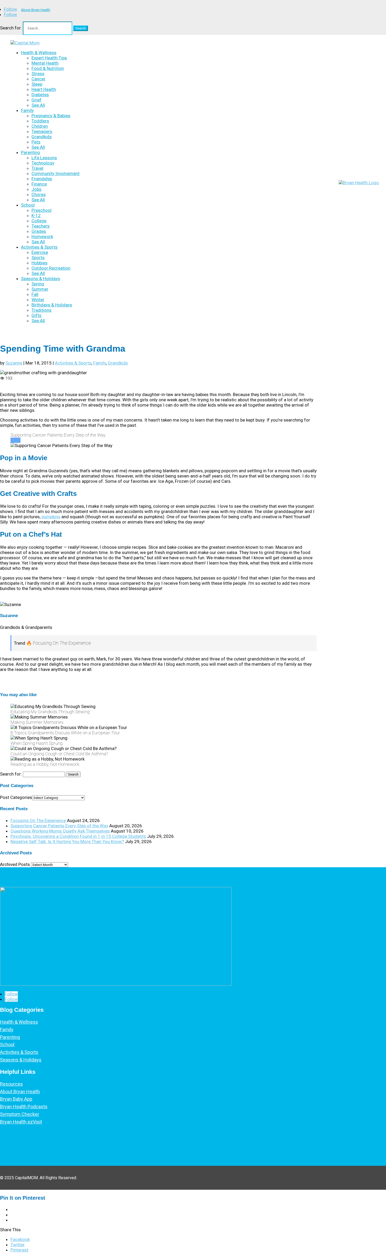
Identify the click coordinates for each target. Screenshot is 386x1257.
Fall (35, 294)
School (28, 205)
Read (15, 440)
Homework (42, 236)
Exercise (40, 252)
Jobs (36, 189)
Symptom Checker (19, 1114)
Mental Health (45, 63)
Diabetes (40, 94)
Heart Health (44, 89)
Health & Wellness (38, 52)
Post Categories (16, 797)
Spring (38, 283)
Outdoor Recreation (51, 268)
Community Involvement (56, 173)
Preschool (41, 210)
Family (27, 110)
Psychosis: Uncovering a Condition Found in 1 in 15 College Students (78, 836)
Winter (38, 299)
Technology (43, 163)
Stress (38, 73)
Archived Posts (15, 864)
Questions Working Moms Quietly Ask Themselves (60, 831)
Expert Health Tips (49, 57)
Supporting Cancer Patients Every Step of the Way (59, 825)
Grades (39, 231)
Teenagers (42, 131)
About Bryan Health (35, 10)
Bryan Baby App (16, 1099)
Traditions (41, 310)
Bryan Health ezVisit (21, 1122)
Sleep (37, 84)
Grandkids (42, 136)
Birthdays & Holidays (52, 304)
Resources (11, 1084)
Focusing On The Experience (38, 820)
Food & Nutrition (48, 68)
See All (38, 105)
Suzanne (14, 363)
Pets (36, 142)
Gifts (36, 315)
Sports (38, 257)
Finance (39, 184)
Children (40, 126)
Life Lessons (44, 157)
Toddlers (40, 121)
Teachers (41, 226)
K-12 (36, 215)
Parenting (30, 152)
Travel (37, 168)
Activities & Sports (39, 247)
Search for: (11, 27)
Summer (40, 289)
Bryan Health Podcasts (24, 1106)
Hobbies (40, 262)
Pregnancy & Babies (51, 115)
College (39, 220)
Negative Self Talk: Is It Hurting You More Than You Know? (67, 841)
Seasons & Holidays (40, 278)
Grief (36, 99)
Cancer (38, 78)
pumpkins (50, 516)
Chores (39, 194)
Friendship (42, 178)
